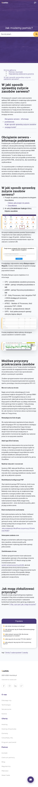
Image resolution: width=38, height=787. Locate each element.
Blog (3, 762)
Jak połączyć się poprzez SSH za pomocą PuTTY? (17, 643)
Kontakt (4, 753)
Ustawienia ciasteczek (9, 679)
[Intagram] (10, 687)
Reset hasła (6, 775)
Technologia (6, 705)
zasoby (25, 652)
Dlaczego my (6, 700)
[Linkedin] (16, 687)
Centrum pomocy (8, 757)
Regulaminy (6, 766)
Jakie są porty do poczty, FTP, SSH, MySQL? (18, 639)
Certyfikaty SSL (7, 738)
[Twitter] (22, 687)
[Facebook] (4, 687)
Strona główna (10, 70)
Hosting (4, 724)
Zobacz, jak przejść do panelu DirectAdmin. (18, 204)
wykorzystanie (16, 652)
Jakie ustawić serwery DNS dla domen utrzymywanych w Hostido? (15, 635)
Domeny (5, 733)
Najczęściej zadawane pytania (21, 74)
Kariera (4, 714)
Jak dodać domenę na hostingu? (15, 626)
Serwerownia (6, 709)
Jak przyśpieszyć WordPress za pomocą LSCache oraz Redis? (18, 530)
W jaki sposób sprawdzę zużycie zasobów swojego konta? (20, 126)
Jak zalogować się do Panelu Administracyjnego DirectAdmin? (19, 630)
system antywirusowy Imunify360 (13, 565)
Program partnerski (9, 742)
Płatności (5, 771)
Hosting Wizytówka (9, 729)
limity (8, 652)
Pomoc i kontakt (16, 72)
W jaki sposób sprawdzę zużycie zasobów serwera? (17, 78)
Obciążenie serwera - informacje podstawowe (17, 120)
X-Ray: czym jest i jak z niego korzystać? (22, 604)
